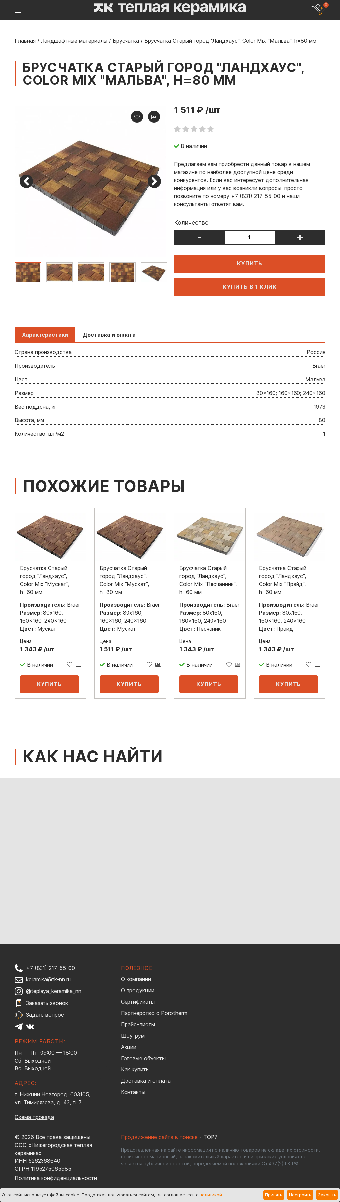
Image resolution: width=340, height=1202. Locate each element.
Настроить (300, 1194)
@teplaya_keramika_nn (53, 991)
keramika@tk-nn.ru (48, 979)
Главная (25, 40)
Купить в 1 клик (250, 286)
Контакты (133, 1092)
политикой (211, 1194)
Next (154, 181)
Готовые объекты (143, 1058)
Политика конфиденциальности (56, 1178)
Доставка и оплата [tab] (109, 334)
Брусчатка (126, 40)
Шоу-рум (133, 1035)
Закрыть (327, 1194)
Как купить (135, 1069)
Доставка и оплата (146, 1080)
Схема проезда (34, 1117)
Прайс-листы (138, 1024)
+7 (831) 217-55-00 (50, 968)
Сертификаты (138, 1001)
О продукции (137, 990)
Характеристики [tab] (45, 334)
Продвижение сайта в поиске (159, 1137)
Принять (273, 1194)
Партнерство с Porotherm (154, 1013)
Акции (128, 1047)
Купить (249, 263)
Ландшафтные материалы (74, 40)
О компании (136, 979)
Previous (26, 181)
